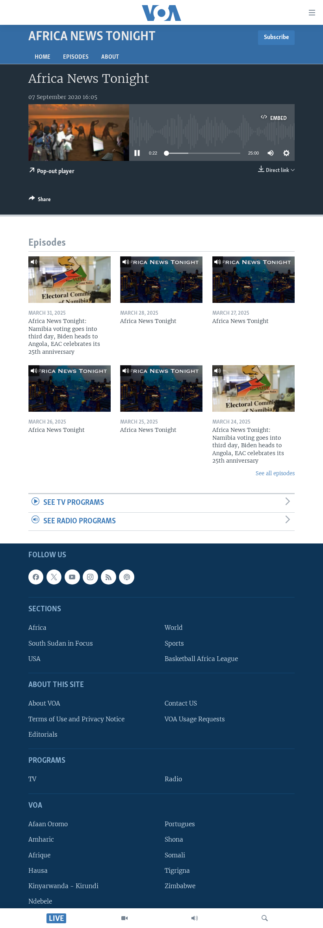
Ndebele (40, 901)
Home (42, 57)
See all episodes (275, 473)
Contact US (181, 704)
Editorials (43, 734)
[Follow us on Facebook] (35, 576)
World (174, 628)
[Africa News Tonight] (161, 279)
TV (32, 779)
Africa (37, 628)
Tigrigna (177, 870)
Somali (175, 855)
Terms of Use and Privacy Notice (76, 719)
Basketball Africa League (201, 659)
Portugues (180, 824)
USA (34, 659)
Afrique (39, 855)
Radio (173, 779)
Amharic (41, 840)
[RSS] (108, 576)
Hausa (38, 870)
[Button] (40, 200)
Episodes (76, 57)
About (110, 57)
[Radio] (194, 918)
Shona (174, 840)
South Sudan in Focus (60, 643)
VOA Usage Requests (195, 719)
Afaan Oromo (48, 824)
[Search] (265, 918)
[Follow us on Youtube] (72, 576)
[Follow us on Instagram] (90, 576)
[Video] (124, 918)
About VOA (44, 704)
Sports (174, 643)
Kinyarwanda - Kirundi (63, 886)
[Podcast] (126, 576)
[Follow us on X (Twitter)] (53, 576)
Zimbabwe (180, 886)
